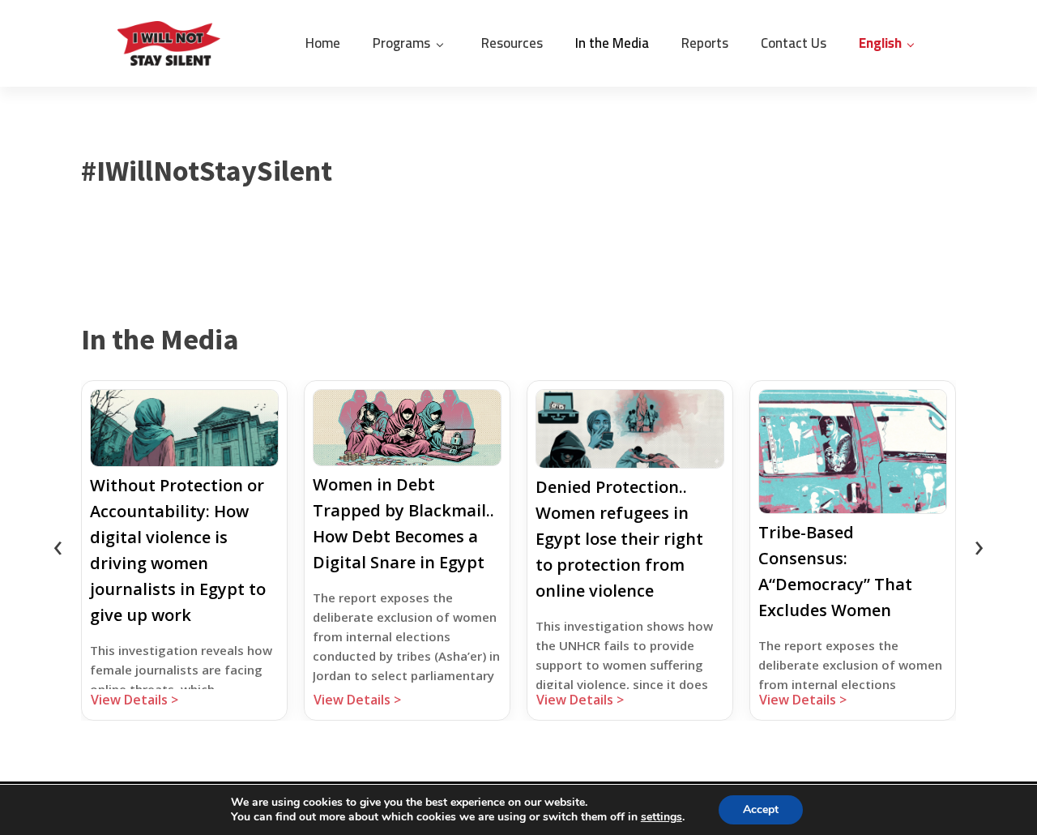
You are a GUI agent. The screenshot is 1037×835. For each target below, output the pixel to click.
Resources (512, 43)
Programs (401, 43)
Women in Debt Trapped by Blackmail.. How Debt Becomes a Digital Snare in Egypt (403, 523)
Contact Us (793, 43)
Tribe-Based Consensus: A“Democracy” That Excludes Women (835, 571)
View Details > (134, 700)
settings (661, 817)
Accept (761, 809)
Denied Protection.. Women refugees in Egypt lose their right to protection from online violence (619, 539)
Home (322, 43)
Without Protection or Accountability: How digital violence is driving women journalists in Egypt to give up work (178, 550)
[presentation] (57, 544)
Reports (704, 43)
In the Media (612, 43)
